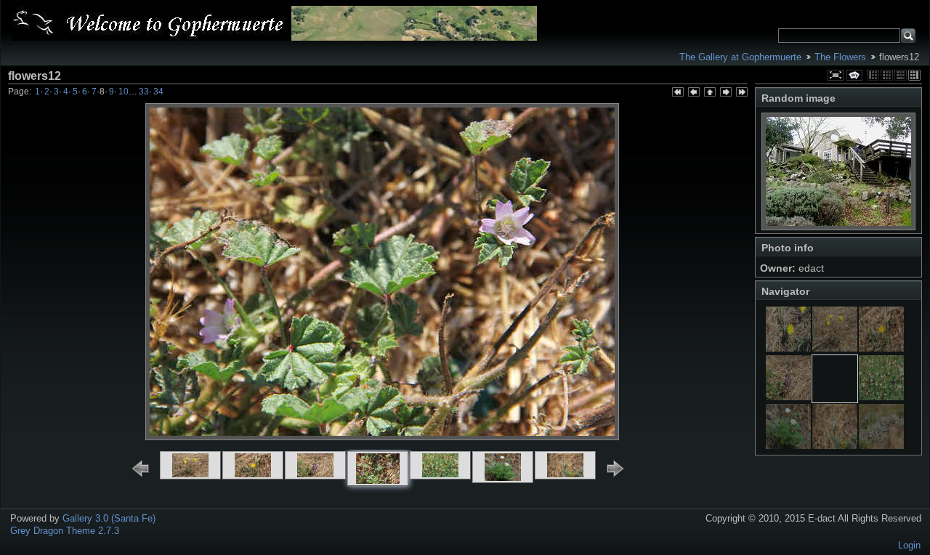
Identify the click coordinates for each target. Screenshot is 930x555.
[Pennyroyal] (881, 445)
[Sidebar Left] (873, 75)
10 (123, 91)
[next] (725, 93)
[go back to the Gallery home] (274, 23)
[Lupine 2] (788, 396)
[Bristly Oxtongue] (788, 348)
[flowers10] (834, 445)
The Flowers (840, 57)
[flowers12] (834, 396)
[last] (741, 93)
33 (144, 91)
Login (909, 545)
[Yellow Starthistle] (881, 348)
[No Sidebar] (887, 75)
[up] (709, 93)
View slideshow (854, 75)
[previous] (693, 93)
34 (158, 91)
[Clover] (881, 396)
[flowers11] (788, 445)
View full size (836, 75)
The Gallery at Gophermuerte (740, 57)
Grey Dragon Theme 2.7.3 (64, 530)
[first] (677, 93)
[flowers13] (834, 348)
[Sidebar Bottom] (900, 75)
